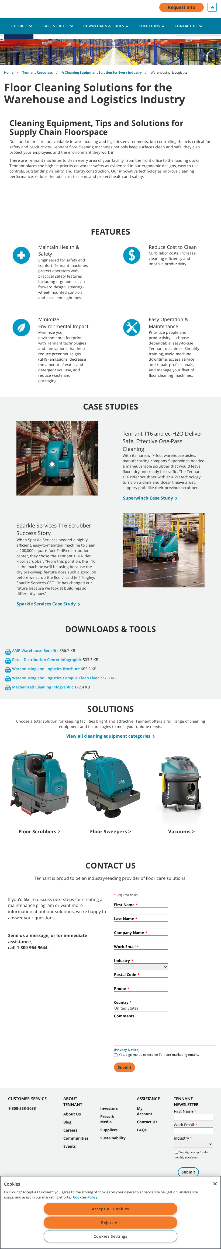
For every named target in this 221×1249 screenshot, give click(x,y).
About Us (161, 31)
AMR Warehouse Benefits (35, 650)
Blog (67, 1122)
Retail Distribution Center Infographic (47, 659)
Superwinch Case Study (148, 498)
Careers (70, 1130)
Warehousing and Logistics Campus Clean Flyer (55, 677)
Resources (128, 31)
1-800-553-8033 (22, 1108)
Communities (75, 1138)
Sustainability (113, 1137)
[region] (110, 1212)
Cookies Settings (110, 1236)
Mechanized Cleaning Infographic (42, 687)
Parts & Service (88, 31)
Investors (109, 1108)
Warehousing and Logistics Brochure (46, 668)
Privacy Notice (126, 1049)
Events (69, 1146)
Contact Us (147, 1121)
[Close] (215, 1184)
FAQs (142, 1129)
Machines (49, 31)
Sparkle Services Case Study (46, 604)
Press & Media (107, 1119)
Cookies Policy (85, 1197)
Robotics (18, 31)
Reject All (110, 1222)
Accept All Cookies (110, 1208)
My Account (144, 1111)
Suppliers (109, 1129)
